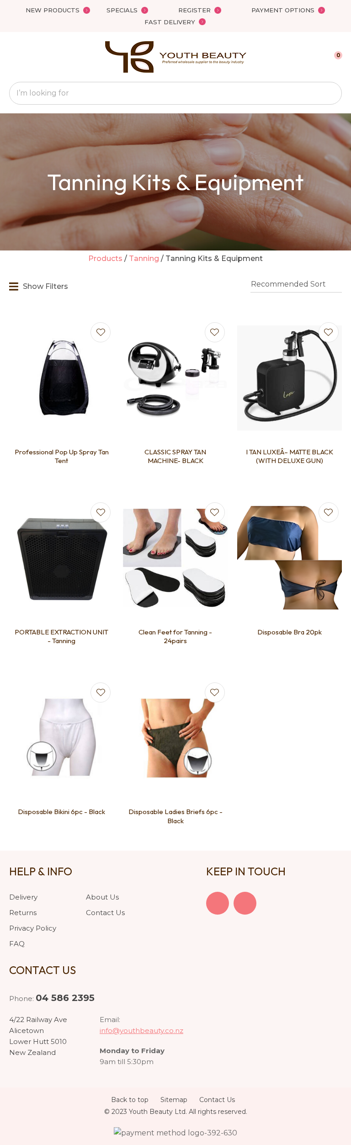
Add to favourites (100, 332)
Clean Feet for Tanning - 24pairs (175, 636)
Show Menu (14, 57)
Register (194, 10)
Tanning (144, 258)
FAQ (17, 943)
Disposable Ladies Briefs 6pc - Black (175, 816)
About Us (102, 897)
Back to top (130, 1100)
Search (331, 93)
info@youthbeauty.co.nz (141, 1030)
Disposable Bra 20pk (289, 632)
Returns (23, 912)
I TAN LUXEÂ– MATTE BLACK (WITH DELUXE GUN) (289, 456)
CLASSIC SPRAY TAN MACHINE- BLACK (175, 456)
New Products (53, 10)
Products (105, 258)
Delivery (23, 897)
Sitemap (173, 1100)
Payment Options (282, 10)
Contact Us (105, 912)
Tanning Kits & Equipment (214, 258)
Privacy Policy (32, 928)
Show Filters (45, 286)
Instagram (245, 903)
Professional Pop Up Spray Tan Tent (62, 456)
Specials (122, 10)
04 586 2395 (65, 997)
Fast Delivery (169, 22)
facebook (217, 903)
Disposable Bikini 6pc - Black (61, 811)
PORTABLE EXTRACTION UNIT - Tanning (61, 636)
